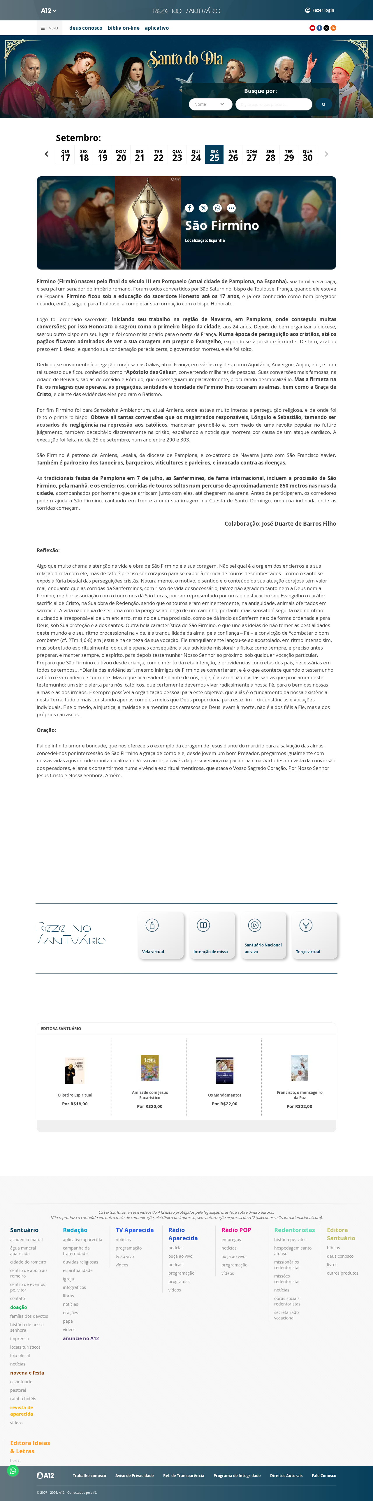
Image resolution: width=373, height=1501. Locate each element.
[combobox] (211, 104)
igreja (68, 1279)
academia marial (26, 1239)
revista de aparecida (21, 1410)
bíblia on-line (124, 27)
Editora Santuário (341, 1234)
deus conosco (86, 27)
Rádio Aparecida (183, 1234)
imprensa (19, 1338)
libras (68, 1295)
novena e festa (27, 1373)
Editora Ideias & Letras (30, 1447)
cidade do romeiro (28, 1262)
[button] (46, 154)
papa (68, 1321)
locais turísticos (25, 1347)
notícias (17, 1364)
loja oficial (20, 1355)
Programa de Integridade (237, 1475)
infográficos (74, 1287)
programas (179, 1281)
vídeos (16, 1423)
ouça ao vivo (180, 1256)
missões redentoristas (287, 1278)
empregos (231, 1239)
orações (70, 1312)
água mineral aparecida (23, 1250)
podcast (176, 1264)
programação (129, 1248)
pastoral (18, 1390)
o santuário (21, 1381)
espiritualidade (78, 1270)
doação (18, 1307)
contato (17, 1298)
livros (332, 1264)
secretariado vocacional (286, 1315)
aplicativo (157, 27)
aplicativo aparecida (82, 1239)
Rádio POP (236, 1230)
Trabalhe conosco (89, 1475)
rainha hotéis (23, 1398)
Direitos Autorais (286, 1475)
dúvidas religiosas (80, 1262)
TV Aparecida (135, 1230)
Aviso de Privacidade (134, 1475)
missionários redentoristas (287, 1264)
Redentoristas (294, 1230)
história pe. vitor (290, 1239)
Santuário (24, 1230)
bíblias (333, 1247)
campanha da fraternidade (76, 1250)
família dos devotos (29, 1316)
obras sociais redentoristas (287, 1301)
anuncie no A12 (81, 1338)
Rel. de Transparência (183, 1475)
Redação (75, 1230)
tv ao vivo (125, 1256)
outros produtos (342, 1273)
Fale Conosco (324, 1475)
